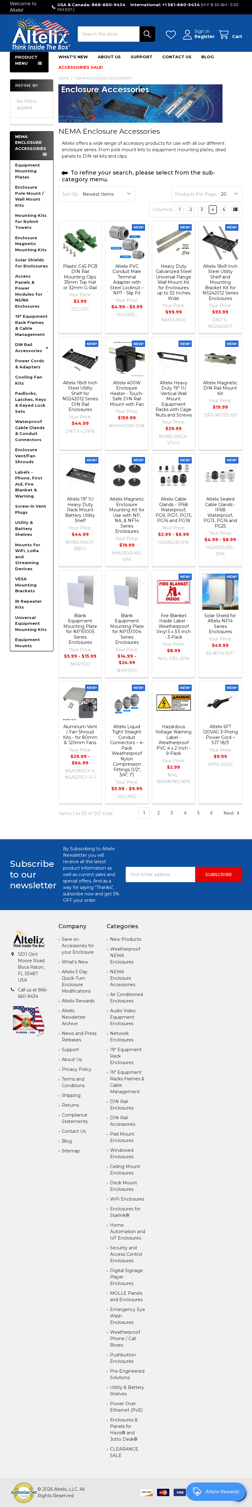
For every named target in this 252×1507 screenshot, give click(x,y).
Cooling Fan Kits (28, 380)
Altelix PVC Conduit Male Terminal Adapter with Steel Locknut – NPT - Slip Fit (127, 279)
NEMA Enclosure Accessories (122, 978)
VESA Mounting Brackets (26, 584)
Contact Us (176, 56)
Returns (70, 1105)
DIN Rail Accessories (28, 347)
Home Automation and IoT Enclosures (127, 1231)
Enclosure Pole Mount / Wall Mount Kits (29, 196)
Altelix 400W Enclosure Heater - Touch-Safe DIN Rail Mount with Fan (127, 393)
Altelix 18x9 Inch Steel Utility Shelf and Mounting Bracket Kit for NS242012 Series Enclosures (220, 282)
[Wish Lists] (172, 35)
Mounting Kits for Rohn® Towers (31, 221)
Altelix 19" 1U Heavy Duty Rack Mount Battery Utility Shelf (80, 509)
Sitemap (71, 1151)
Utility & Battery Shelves (24, 528)
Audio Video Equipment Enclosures (123, 1017)
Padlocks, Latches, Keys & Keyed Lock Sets (30, 402)
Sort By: (70, 194)
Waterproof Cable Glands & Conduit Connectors (30, 430)
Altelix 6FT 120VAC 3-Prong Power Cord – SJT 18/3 (220, 735)
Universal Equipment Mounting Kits (31, 623)
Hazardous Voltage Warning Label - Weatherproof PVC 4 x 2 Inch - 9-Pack (173, 740)
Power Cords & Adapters (29, 363)
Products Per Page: (196, 194)
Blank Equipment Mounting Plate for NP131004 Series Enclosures (127, 629)
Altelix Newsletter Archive (74, 1017)
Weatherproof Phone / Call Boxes (125, 1338)
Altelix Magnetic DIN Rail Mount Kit (220, 388)
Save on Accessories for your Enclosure (78, 945)
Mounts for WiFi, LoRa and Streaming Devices (27, 556)
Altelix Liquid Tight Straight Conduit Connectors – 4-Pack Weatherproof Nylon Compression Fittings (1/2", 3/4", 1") (127, 751)
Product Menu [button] (26, 60)
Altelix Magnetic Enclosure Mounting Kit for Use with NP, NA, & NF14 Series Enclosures (126, 515)
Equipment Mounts (27, 642)
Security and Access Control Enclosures (126, 1254)
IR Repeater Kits (28, 604)
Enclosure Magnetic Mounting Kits (31, 243)
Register (205, 36)
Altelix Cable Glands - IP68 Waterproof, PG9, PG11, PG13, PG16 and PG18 (174, 509)
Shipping (71, 1095)
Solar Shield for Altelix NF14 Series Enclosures (220, 624)
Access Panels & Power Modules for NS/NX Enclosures (28, 291)
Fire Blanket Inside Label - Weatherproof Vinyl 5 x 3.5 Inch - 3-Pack (173, 626)
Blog (207, 56)
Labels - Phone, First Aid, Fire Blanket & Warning (28, 484)
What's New (73, 56)
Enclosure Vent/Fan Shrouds (26, 455)
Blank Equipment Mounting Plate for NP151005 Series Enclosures (80, 629)
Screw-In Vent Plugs (30, 509)
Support (141, 56)
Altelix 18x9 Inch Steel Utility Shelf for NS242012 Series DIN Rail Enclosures (80, 396)
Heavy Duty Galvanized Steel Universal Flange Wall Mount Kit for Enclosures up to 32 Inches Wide (173, 282)
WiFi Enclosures (127, 1199)
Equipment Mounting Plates (27, 171)
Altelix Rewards (78, 1001)
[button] (29, 938)
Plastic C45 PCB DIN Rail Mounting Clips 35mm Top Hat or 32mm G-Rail (80, 276)
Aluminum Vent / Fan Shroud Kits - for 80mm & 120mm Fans (80, 735)
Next (229, 813)
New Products (125, 939)
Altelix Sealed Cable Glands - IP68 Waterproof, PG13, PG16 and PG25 (220, 512)
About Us (109, 56)
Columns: (163, 209)
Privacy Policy (77, 1069)
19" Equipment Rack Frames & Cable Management (31, 325)
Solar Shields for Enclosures (31, 262)
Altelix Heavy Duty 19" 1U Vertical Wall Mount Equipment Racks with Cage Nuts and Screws (174, 399)
